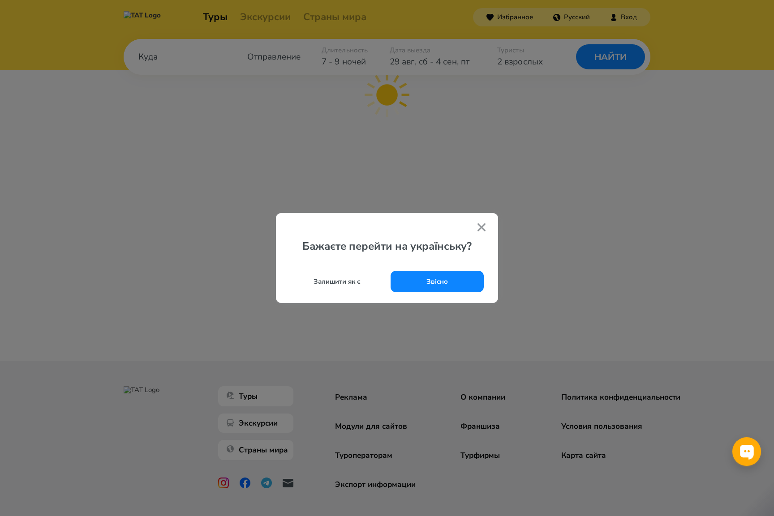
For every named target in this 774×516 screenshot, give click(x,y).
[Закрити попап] (481, 228)
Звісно (437, 281)
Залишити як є (337, 281)
